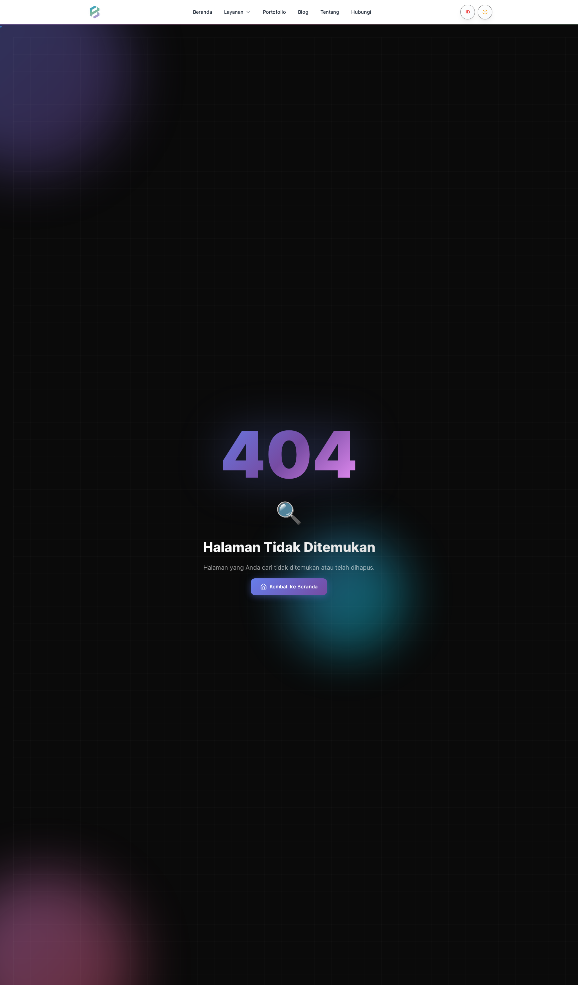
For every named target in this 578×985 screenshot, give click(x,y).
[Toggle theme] (485, 12)
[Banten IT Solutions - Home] (95, 12)
